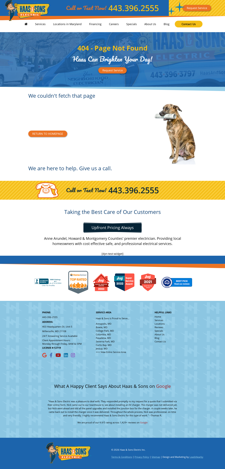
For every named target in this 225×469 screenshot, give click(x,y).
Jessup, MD (102, 348)
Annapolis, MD (103, 323)
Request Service (197, 8)
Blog (166, 24)
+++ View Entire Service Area (111, 352)
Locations (160, 323)
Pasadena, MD (103, 338)
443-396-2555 (50, 317)
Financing (95, 24)
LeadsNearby (196, 457)
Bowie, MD (101, 327)
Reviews (159, 327)
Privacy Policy (142, 457)
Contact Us (189, 24)
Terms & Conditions (121, 457)
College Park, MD (105, 330)
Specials (131, 24)
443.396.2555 (133, 7)
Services (40, 24)
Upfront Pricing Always (113, 227)
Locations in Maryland (67, 24)
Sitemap (156, 457)
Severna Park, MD (105, 341)
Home (158, 316)
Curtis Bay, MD (104, 345)
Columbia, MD (103, 334)
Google (163, 386)
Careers (114, 24)
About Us (150, 24)
